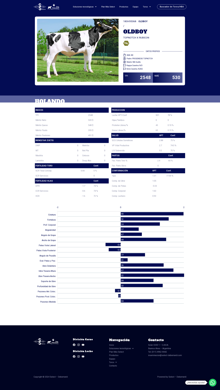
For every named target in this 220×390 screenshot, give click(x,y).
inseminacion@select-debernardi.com (165, 355)
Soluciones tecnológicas (83, 7)
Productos (123, 7)
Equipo (135, 7)
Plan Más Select (108, 7)
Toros (145, 7)
